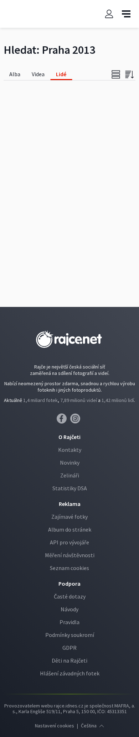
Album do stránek (69, 529)
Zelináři (69, 475)
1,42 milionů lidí (118, 400)
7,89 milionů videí (78, 400)
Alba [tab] (14, 74)
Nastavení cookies (54, 725)
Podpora (69, 583)
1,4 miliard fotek (40, 400)
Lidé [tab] (61, 74)
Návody (69, 609)
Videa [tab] (38, 74)
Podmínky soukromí (69, 634)
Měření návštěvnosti (69, 555)
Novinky (69, 462)
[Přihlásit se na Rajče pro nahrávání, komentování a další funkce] (109, 14)
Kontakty (69, 449)
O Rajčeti (69, 436)
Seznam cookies (69, 567)
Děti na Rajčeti (69, 660)
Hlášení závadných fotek (69, 673)
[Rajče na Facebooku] (63, 420)
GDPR (69, 647)
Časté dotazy (70, 596)
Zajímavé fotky (69, 516)
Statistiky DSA (69, 488)
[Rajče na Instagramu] (76, 420)
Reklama (70, 503)
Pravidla (69, 622)
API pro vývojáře (69, 542)
